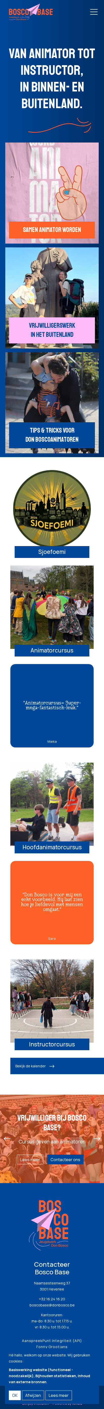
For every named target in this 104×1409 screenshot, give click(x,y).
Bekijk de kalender (30, 1066)
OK (14, 1395)
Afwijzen (33, 1395)
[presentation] (7, 1139)
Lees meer (30, 1159)
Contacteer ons (65, 1159)
